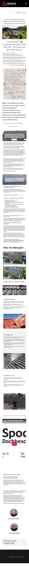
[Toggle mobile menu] (26, 3)
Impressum (18, 557)
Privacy (22, 557)
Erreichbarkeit (12, 557)
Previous (18, 12)
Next (24, 12)
